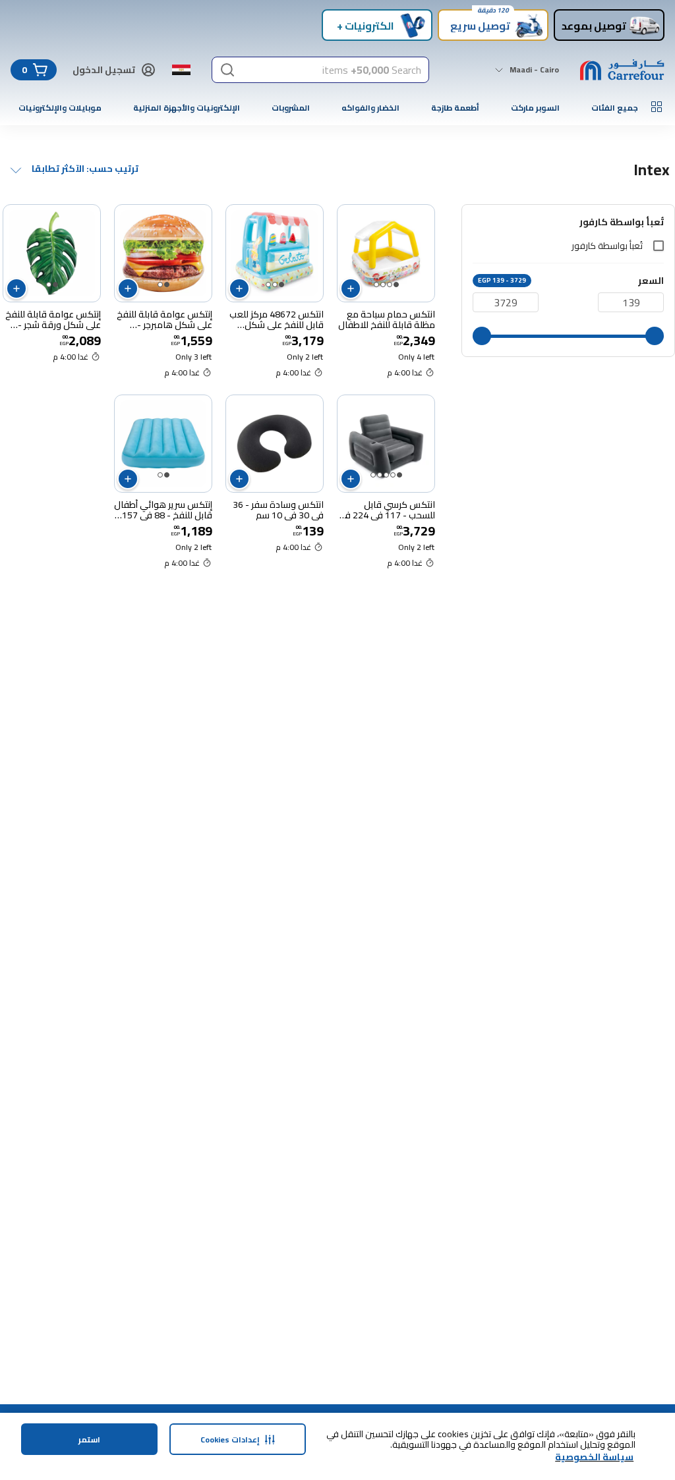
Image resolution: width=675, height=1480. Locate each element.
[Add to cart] (350, 288)
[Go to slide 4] (376, 284)
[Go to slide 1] (396, 284)
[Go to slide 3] (383, 284)
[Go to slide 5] (373, 475)
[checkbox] (658, 245)
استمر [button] (89, 1439)
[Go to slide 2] (389, 284)
